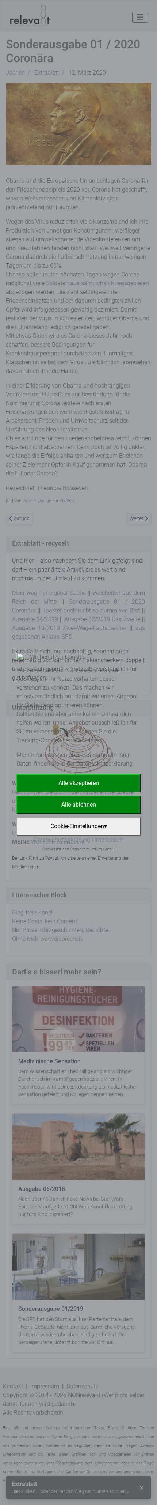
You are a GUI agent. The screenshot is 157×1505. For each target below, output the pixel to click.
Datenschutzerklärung (62, 839)
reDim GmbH (103, 849)
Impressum (109, 839)
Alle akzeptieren (78, 783)
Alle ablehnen (78, 804)
